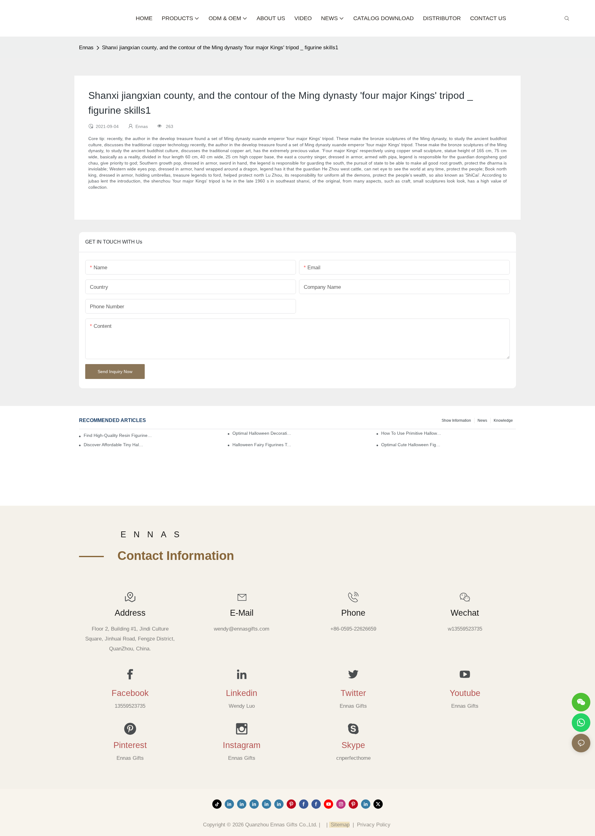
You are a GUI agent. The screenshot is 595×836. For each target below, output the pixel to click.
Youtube (465, 693)
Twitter (353, 693)
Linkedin (241, 693)
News (482, 420)
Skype (353, 745)
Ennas (86, 48)
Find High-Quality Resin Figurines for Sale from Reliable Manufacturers (118, 435)
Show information (456, 420)
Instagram (241, 745)
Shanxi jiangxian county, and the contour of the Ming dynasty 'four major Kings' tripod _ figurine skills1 (220, 48)
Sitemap (339, 825)
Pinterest (130, 745)
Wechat (465, 613)
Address (130, 613)
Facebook (130, 693)
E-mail (241, 613)
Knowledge (503, 420)
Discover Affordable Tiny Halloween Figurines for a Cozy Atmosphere (114, 444)
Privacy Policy (373, 825)
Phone (353, 613)
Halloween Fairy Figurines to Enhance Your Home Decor (262, 444)
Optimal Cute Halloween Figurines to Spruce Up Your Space (411, 444)
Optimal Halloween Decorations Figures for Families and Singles (262, 433)
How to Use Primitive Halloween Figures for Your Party (411, 433)
